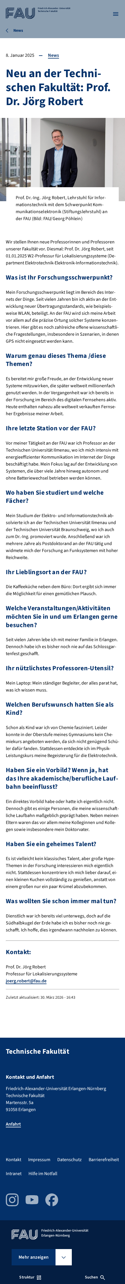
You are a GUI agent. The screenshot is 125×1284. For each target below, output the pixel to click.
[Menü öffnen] (115, 14)
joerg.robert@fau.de (26, 981)
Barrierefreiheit (104, 1159)
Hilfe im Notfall (42, 1173)
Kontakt (13, 1159)
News (53, 55)
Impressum (39, 1159)
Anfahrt (13, 1124)
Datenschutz (69, 1159)
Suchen (91, 1277)
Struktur (26, 1277)
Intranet (14, 1173)
